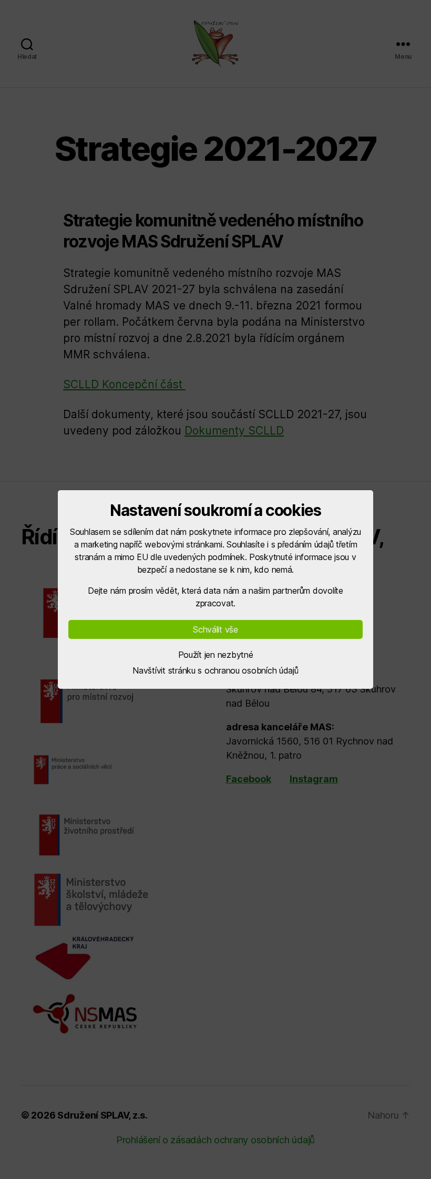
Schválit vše (215, 629)
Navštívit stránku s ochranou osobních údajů (215, 670)
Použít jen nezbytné (215, 654)
